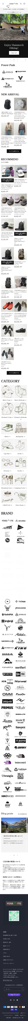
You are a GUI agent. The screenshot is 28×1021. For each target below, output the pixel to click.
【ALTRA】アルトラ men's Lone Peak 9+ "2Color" (6, 363)
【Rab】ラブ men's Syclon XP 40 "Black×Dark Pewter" (6, 268)
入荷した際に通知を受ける (7, 180)
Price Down (20, 505)
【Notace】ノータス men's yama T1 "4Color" (7, 339)
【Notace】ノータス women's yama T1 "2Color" (19, 340)
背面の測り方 (6, 949)
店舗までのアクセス (8, 960)
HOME (4, 932)
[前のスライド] (10, 59)
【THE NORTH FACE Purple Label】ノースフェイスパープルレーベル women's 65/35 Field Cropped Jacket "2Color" (20, 140)
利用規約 (17, 1015)
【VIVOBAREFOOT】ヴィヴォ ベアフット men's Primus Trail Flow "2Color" (7, 316)
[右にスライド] (17, 855)
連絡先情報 (8, 1017)
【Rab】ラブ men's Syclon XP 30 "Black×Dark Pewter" (19, 240)
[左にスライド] (10, 855)
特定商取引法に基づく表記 (10, 935)
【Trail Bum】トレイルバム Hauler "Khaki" (20, 262)
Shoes (7, 436)
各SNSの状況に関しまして (13, 836)
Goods (19, 471)
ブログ (5, 953)
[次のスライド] (17, 59)
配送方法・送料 (7, 942)
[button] (3, 3)
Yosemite (8, 1013)
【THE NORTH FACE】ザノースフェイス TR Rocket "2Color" (20, 292)
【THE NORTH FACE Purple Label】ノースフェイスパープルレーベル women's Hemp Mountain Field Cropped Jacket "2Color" (7, 140)
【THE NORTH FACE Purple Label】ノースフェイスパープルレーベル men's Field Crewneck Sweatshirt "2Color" (20, 115)
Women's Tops (7, 417)
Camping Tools (19, 488)
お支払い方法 (6, 939)
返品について (6, 946)
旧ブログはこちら (7, 980)
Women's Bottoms (20, 417)
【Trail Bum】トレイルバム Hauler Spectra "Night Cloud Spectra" (7, 292)
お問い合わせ (6, 956)
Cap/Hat (7, 454)
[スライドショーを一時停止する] (26, 59)
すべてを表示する (14, 151)
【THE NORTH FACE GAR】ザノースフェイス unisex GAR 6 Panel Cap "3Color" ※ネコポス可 (20, 210)
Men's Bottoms (20, 400)
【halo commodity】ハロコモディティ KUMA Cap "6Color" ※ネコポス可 (7, 186)
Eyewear (6, 471)
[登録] (22, 989)
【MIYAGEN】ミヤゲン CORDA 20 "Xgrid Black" (7, 113)
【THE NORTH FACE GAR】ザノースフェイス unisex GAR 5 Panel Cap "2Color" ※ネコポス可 (7, 210)
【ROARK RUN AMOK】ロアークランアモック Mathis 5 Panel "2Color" (7, 234)
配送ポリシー (23, 1015)
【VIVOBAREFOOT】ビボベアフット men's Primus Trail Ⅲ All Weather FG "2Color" (20, 316)
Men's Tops (7, 400)
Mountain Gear (6, 488)
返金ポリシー (23, 1013)
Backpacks (19, 436)
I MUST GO (6, 505)
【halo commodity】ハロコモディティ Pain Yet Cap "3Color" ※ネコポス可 (20, 181)
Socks (20, 454)
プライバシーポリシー (8, 963)
